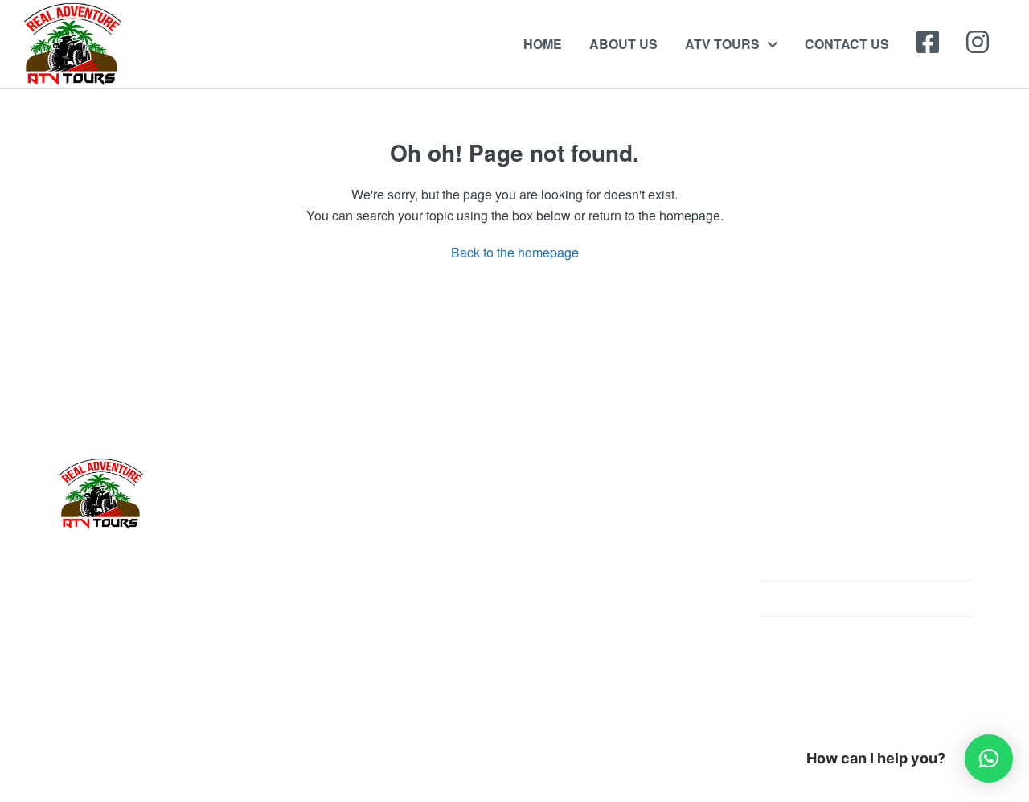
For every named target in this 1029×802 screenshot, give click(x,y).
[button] (989, 758)
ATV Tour (559, 563)
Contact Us (847, 44)
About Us (623, 44)
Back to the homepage (515, 252)
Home (542, 44)
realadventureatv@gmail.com (865, 635)
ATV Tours (722, 44)
